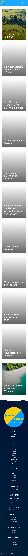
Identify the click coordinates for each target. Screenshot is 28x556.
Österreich (14, 463)
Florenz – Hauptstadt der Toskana (12, 353)
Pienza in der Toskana (11, 248)
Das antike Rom (14, 502)
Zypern (14, 461)
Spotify (14, 532)
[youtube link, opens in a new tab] (22, 2)
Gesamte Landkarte (14, 498)
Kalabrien (14, 442)
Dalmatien (14, 436)
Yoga (14, 479)
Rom (14, 447)
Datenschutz (14, 521)
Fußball (14, 481)
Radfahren (14, 473)
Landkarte (14, 544)
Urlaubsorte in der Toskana (14, 35)
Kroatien (14, 434)
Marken (14, 449)
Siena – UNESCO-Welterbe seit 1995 (13, 317)
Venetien (14, 455)
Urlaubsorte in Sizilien (14, 508)
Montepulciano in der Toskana (13, 283)
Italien (14, 438)
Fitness (14, 477)
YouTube (14, 530)
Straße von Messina (14, 506)
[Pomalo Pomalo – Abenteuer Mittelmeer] (14, 379)
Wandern (14, 475)
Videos (14, 540)
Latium (14, 446)
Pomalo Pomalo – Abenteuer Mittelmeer (13, 388)
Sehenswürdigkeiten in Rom (14, 500)
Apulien (14, 440)
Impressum (14, 519)
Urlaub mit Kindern (14, 489)
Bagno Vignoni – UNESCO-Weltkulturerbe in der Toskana (13, 209)
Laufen (14, 471)
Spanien (14, 457)
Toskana (14, 453)
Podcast (14, 542)
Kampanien (14, 444)
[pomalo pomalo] (6, 3)
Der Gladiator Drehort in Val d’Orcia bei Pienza (13, 105)
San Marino (14, 459)
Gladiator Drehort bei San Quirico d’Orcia (13, 69)
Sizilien (14, 451)
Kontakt (14, 517)
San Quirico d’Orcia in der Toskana (11, 176)
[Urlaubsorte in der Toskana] (14, 24)
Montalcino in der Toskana (13, 141)
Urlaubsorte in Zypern (14, 509)
